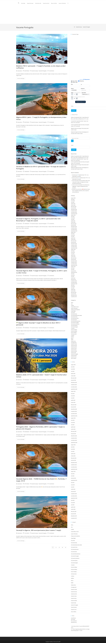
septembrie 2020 (74, 283)
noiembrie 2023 (74, 245)
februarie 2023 (73, 258)
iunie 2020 (73, 286)
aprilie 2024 (73, 238)
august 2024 (73, 232)
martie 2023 (73, 256)
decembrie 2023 (74, 243)
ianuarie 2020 (73, 293)
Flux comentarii (74, 620)
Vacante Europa (34, 70)
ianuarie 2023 (73, 259)
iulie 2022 (72, 268)
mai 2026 (72, 202)
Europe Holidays (74, 329)
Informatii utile (73, 334)
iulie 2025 (72, 216)
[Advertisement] (54, 14)
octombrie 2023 (74, 246)
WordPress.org (73, 622)
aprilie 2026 (73, 203)
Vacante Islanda (74, 351)
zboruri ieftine (73, 358)
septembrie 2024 (74, 230)
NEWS (72, 339)
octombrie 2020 (74, 282)
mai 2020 (72, 288)
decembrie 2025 (74, 209)
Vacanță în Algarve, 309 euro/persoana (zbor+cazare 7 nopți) (38, 530)
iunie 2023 (73, 252)
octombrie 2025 (74, 212)
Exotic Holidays (74, 332)
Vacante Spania (74, 355)
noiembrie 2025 (74, 210)
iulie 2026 (72, 199)
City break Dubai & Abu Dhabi (76, 315)
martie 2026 (73, 205)
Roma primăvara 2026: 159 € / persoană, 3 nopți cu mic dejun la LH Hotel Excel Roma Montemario (81, 182)
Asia (72, 304)
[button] (18, 3)
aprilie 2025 (73, 220)
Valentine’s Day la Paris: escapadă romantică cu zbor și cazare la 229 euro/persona (81, 191)
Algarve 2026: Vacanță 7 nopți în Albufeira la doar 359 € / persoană (38, 324)
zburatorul (20, 70)
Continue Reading (21, 78)
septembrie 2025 (74, 213)
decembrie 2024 (74, 226)
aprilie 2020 (73, 289)
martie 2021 (73, 278)
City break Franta (74, 316)
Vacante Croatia (74, 344)
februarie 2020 (73, 292)
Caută (72, 145)
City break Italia (74, 319)
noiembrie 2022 (74, 262)
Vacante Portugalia (86, 27)
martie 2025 (73, 222)
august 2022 (73, 266)
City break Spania (74, 325)
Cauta (72, 106)
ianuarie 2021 (73, 279)
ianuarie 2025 (73, 225)
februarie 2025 (73, 223)
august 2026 (73, 198)
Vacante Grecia (73, 349)
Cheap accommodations (75, 309)
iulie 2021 (72, 273)
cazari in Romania (74, 308)
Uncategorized (73, 342)
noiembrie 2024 (74, 228)
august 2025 (73, 215)
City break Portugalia (75, 322)
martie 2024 (73, 239)
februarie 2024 (73, 240)
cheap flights (73, 311)
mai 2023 (72, 253)
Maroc (72, 338)
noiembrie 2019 (74, 296)
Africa (72, 302)
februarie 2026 (73, 206)
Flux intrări (73, 619)
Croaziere (72, 328)
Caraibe (72, 305)
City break (73, 312)
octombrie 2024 (74, 229)
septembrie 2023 (74, 248)
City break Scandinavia (75, 324)
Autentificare (73, 618)
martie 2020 (73, 290)
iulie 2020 (72, 285)
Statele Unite (73, 341)
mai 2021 (72, 276)
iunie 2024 (73, 235)
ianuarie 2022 (73, 270)
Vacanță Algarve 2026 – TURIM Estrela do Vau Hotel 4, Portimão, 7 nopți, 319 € (41, 480)
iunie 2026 (73, 200)
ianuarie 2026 (73, 208)
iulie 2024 (72, 233)
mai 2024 (72, 236)
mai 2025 (72, 219)
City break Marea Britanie (75, 321)
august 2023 (73, 249)
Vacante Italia (73, 352)
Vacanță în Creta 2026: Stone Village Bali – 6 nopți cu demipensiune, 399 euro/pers (80, 186)
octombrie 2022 (74, 263)
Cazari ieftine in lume (75, 306)
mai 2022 (72, 269)
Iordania (72, 335)
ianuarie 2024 (73, 242)
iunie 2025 (73, 218)
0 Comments (51, 70)
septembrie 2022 (74, 265)
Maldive (72, 336)
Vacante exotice (74, 346)
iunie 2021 (73, 275)
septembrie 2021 (74, 272)
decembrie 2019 (74, 295)
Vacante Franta (74, 348)
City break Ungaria (74, 326)
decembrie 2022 (74, 260)
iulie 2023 (72, 250)
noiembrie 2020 (74, 280)
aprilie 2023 (73, 255)
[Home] (74, 27)
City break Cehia (74, 314)
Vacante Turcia (73, 356)
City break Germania (74, 318)
